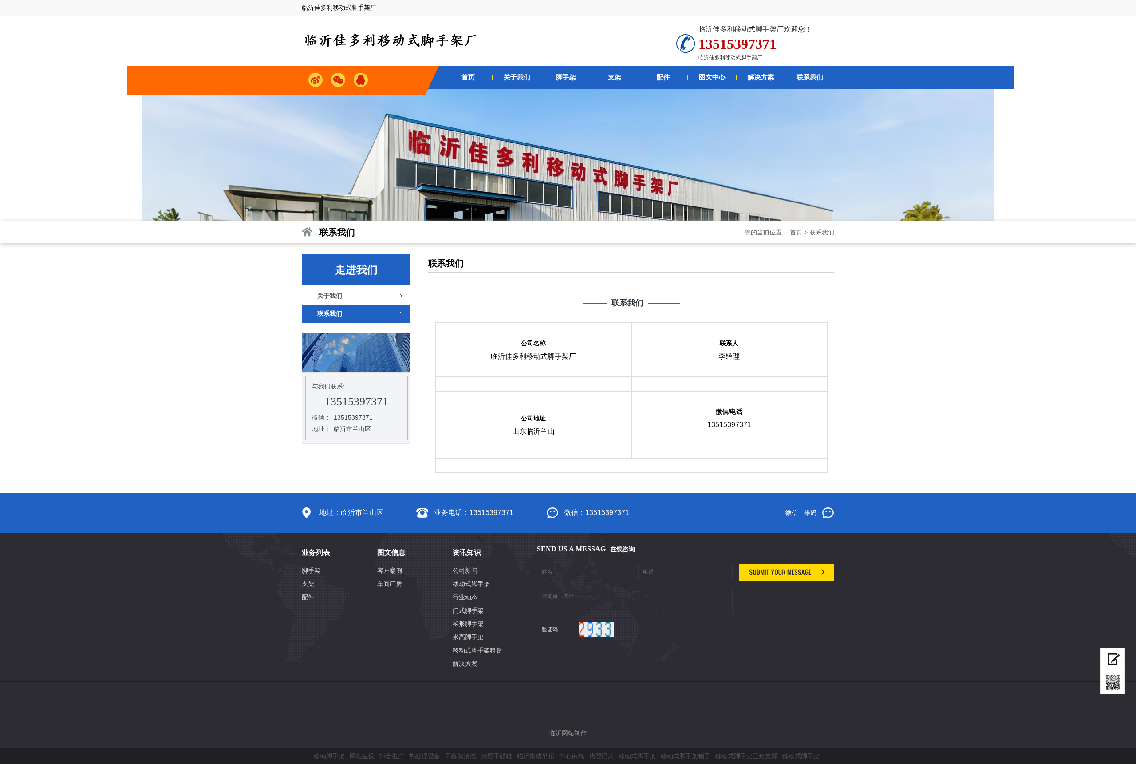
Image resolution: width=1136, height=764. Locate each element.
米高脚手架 (468, 637)
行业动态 (465, 597)
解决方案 (465, 663)
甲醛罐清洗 (460, 756)
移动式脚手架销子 (685, 756)
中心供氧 (571, 756)
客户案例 (389, 570)
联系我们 (821, 232)
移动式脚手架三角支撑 (746, 756)
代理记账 (601, 756)
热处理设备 (424, 756)
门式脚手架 (468, 610)
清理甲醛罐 (496, 756)
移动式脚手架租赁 (477, 650)
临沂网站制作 (568, 732)
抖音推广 (391, 756)
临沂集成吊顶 (535, 756)
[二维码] (1112, 682)
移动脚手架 (329, 756)
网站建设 (362, 756)
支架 (308, 583)
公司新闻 (465, 570)
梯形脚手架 (468, 623)
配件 (308, 597)
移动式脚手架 (471, 583)
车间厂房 (389, 583)
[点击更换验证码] (596, 629)
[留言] (1112, 659)
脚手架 (311, 570)
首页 (796, 232)
